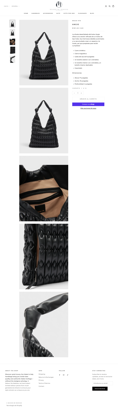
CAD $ (6, 6)
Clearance (82, 13)
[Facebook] (81, 88)
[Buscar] (109, 6)
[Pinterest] (85, 88)
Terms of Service (44, 383)
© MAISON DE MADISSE (14, 403)
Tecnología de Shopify (14, 405)
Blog (92, 13)
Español (15, 6)
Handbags (36, 13)
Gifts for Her (69, 13)
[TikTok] (67, 375)
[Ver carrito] (113, 6)
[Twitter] (83, 88)
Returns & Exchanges (46, 377)
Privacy (41, 380)
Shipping (42, 374)
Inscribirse (100, 388)
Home (26, 13)
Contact (41, 386)
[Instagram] (63, 375)
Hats (58, 13)
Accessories (48, 13)
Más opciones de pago (88, 108)
